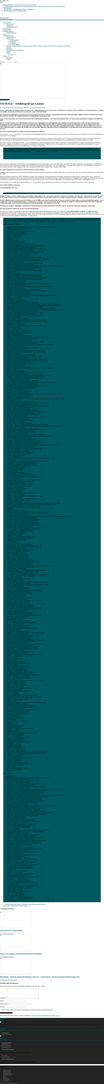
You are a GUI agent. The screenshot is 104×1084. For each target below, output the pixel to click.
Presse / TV (6, 56)
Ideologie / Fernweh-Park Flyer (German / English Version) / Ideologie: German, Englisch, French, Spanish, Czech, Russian (38, 46)
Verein (8, 53)
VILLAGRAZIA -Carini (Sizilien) (11, 930)
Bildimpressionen (10, 37)
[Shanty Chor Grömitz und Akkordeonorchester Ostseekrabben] (16, 950)
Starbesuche (13, 41)
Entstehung (13, 43)
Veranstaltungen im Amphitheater (15, 50)
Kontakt (8, 59)
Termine (12, 54)
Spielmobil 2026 (7, 7)
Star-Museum (9, 38)
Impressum (6, 1080)
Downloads (9, 57)
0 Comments (33, 107)
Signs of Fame (7, 22)
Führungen (9, 48)
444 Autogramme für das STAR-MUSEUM (14, 10)
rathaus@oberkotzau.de (8, 1049)
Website (2, 1006)
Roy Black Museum (15, 44)
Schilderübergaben (8, 31)
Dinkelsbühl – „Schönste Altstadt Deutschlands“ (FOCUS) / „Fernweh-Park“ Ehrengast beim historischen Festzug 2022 (40, 977)
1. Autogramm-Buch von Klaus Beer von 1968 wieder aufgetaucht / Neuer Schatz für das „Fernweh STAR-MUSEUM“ (34, 6)
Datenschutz (6, 1079)
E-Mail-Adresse (4, 1003)
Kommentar (3, 998)
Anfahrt (8, 47)
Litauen (38, 107)
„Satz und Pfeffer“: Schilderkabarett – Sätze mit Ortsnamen (18, 9)
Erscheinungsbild (14, 40)
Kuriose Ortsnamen (11, 32)
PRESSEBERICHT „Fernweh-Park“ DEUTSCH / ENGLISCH (19, 5)
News (4, 34)
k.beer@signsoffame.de (8, 1059)
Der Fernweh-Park (8, 35)
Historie (8, 51)
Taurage (43, 107)
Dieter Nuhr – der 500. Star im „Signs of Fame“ (16, 905)
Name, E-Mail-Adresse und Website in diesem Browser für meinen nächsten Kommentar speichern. (27, 1010)
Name (2, 1000)
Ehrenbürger (9, 25)
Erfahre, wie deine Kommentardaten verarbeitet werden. (45, 1015)
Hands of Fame (7, 30)
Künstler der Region (11, 27)
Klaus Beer (20, 107)
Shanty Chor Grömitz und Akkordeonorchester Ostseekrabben (21, 954)
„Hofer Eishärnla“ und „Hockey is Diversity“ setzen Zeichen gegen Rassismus (24, 904)
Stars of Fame (6, 28)
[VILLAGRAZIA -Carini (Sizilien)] (16, 927)
